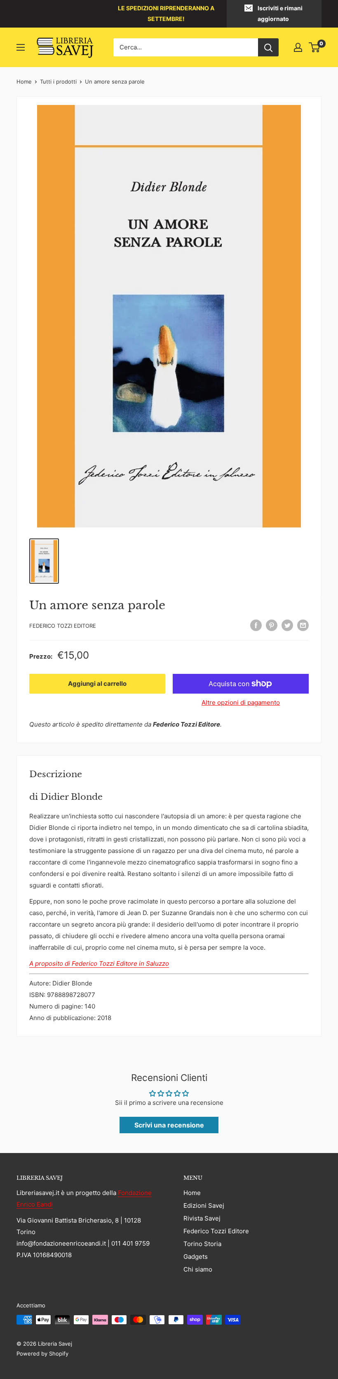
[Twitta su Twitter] (287, 625)
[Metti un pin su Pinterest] (271, 625)
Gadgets (195, 1256)
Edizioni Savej (203, 1205)
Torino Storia (202, 1244)
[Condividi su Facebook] (256, 625)
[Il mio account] (298, 47)
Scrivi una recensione (169, 1125)
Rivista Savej (202, 1218)
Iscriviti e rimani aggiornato (280, 13)
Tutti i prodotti (58, 81)
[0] (315, 47)
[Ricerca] (268, 47)
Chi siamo (197, 1269)
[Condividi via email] (303, 625)
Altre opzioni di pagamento (241, 702)
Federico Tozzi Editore (62, 625)
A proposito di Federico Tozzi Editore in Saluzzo (99, 963)
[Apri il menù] (20, 47)
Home (24, 81)
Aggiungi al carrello (97, 683)
